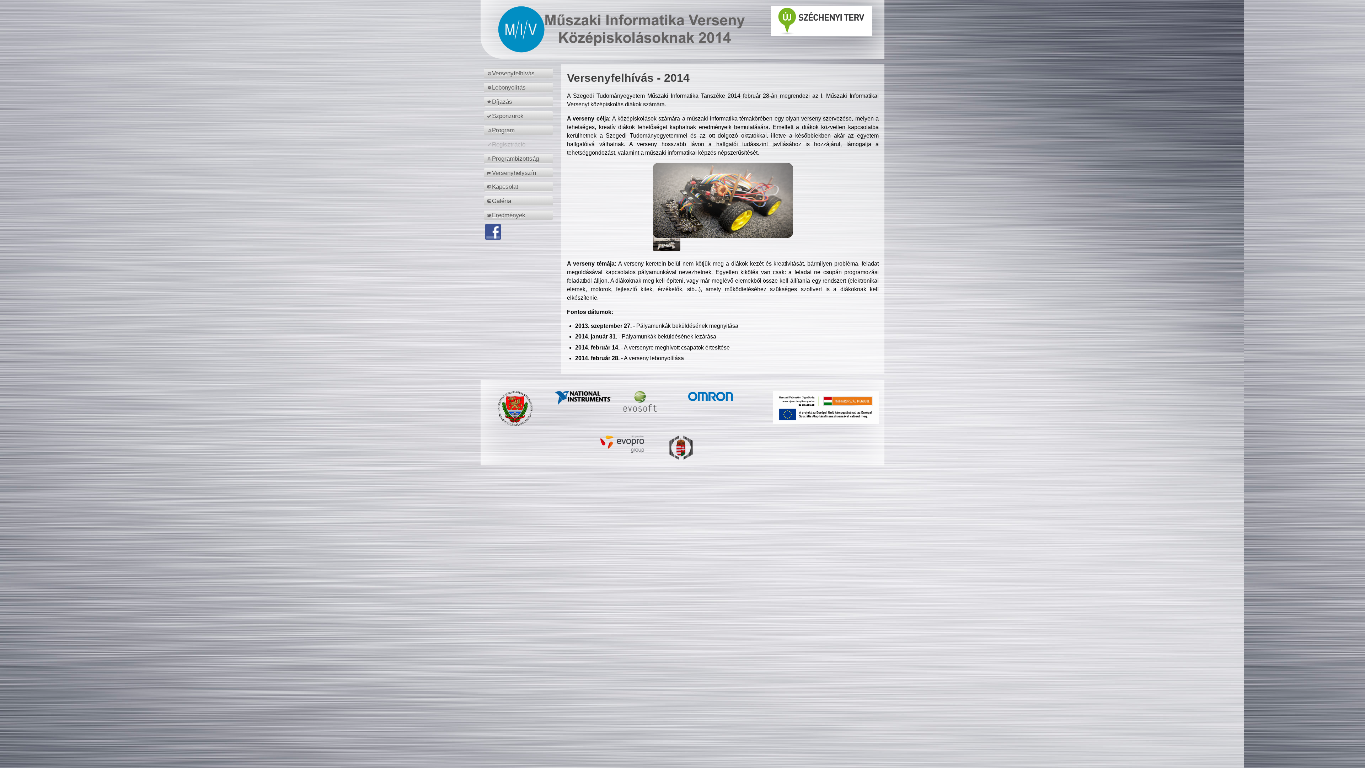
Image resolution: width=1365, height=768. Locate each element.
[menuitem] (519, 73)
